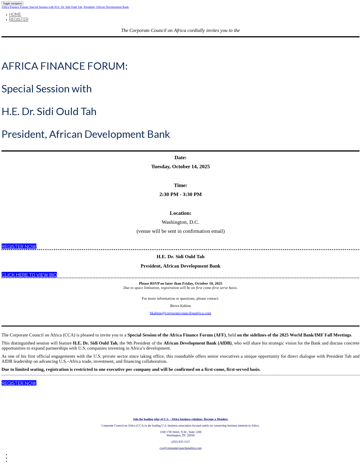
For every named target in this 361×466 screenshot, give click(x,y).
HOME (15, 14)
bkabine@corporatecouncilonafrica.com (180, 313)
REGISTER (18, 19)
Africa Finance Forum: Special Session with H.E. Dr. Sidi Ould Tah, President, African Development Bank (65, 7)
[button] (19, 246)
